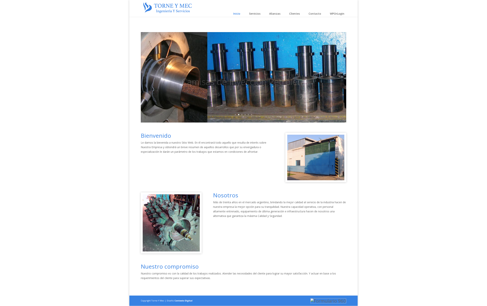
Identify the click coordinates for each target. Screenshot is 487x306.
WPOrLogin (337, 13)
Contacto (315, 13)
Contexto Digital (183, 300)
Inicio (236, 13)
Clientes (294, 13)
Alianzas (274, 13)
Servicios (254, 13)
